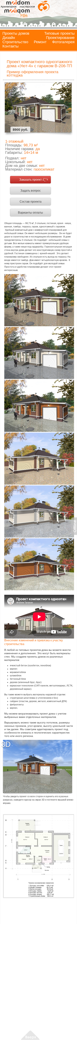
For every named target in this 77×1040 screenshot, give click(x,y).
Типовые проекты (59, 33)
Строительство (15, 42)
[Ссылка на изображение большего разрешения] (38, 856)
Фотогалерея (63, 42)
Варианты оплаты (30, 212)
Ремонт (40, 42)
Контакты (10, 46)
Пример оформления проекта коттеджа (32, 73)
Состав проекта (30, 201)
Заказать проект (30, 179)
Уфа (23, 15)
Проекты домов (15, 33)
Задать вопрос (30, 190)
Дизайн (8, 37)
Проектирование (60, 37)
